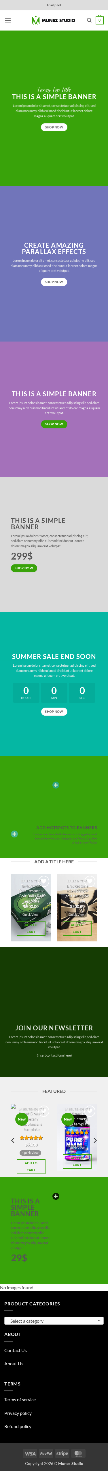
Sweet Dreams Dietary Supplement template (31, 1121)
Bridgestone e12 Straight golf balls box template (77, 893)
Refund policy (17, 1426)
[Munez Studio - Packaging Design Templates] (54, 20)
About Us (13, 1363)
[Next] (94, 910)
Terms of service (20, 1399)
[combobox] (54, 1321)
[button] (7, 20)
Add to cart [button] (31, 928)
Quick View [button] (30, 914)
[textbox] (52, 1321)
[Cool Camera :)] (14, 834)
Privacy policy (18, 1413)
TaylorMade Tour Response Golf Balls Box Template (31, 893)
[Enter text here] (55, 1196)
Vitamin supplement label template (77, 1118)
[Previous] (13, 910)
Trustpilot (54, 5)
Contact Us (15, 1350)
